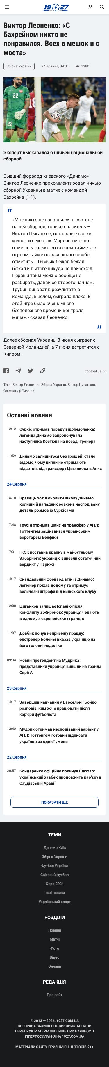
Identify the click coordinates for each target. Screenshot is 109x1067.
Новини (54, 930)
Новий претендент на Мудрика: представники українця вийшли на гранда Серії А (60, 666)
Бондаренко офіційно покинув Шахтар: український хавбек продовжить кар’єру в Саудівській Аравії (60, 777)
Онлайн (54, 966)
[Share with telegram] (18, 371)
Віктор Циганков (81, 385)
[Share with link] (42, 371)
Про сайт (54, 995)
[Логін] (90, 7)
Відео (54, 957)
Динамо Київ (55, 847)
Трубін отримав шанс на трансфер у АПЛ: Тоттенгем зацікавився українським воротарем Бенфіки (59, 531)
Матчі (55, 939)
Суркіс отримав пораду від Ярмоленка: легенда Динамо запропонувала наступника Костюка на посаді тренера (57, 435)
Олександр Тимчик (18, 391)
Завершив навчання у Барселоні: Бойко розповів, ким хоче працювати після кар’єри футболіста (58, 708)
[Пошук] (102, 7)
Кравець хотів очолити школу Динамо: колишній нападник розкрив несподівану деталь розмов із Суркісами (59, 504)
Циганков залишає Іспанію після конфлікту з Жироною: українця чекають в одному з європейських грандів (59, 612)
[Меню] (13, 7)
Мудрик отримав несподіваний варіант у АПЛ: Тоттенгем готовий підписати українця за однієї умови (59, 735)
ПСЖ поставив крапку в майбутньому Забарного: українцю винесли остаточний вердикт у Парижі (60, 558)
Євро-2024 (55, 884)
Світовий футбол (54, 874)
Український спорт (55, 902)
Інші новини (54, 893)
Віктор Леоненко (26, 385)
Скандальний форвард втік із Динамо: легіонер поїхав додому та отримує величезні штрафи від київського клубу (57, 585)
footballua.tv (95, 371)
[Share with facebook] (6, 371)
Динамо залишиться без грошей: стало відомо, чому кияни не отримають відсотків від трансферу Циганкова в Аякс (60, 462)
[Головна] (54, 7)
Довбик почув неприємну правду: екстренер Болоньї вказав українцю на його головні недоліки (57, 639)
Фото (54, 948)
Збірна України (53, 385)
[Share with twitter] (30, 371)
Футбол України (54, 865)
